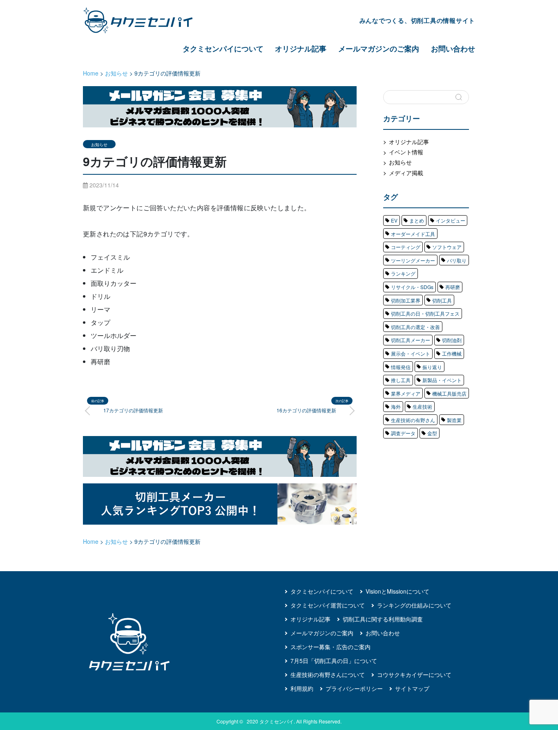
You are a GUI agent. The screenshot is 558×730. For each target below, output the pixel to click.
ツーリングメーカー (413, 260)
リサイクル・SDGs (412, 286)
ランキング (403, 273)
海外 (396, 406)
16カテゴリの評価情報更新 (306, 410)
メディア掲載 (406, 173)
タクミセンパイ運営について (327, 605)
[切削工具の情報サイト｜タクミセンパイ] (145, 20)
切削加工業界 (405, 300)
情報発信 (401, 366)
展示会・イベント (410, 353)
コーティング (405, 246)
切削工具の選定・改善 (415, 326)
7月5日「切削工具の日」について (333, 661)
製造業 (454, 419)
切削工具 (442, 300)
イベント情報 (406, 152)
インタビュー (450, 220)
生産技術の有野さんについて (327, 674)
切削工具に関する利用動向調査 (383, 619)
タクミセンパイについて (223, 48)
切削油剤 (452, 339)
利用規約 (301, 688)
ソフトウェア (447, 246)
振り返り (432, 366)
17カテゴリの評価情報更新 (133, 410)
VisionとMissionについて (397, 591)
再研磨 (452, 286)
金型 (432, 433)
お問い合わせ (453, 48)
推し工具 (401, 379)
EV (394, 220)
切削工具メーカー (410, 339)
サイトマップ (412, 688)
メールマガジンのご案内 (378, 48)
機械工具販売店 (449, 393)
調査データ (403, 433)
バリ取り (456, 260)
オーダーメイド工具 (413, 233)
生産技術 (422, 406)
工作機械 (452, 353)
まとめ (416, 220)
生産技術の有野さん (413, 419)
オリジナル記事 (300, 48)
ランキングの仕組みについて (414, 605)
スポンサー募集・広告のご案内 (330, 647)
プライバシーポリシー (354, 688)
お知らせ (99, 144)
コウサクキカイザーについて (414, 674)
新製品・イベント (442, 379)
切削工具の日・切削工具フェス (425, 313)
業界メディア (405, 393)
